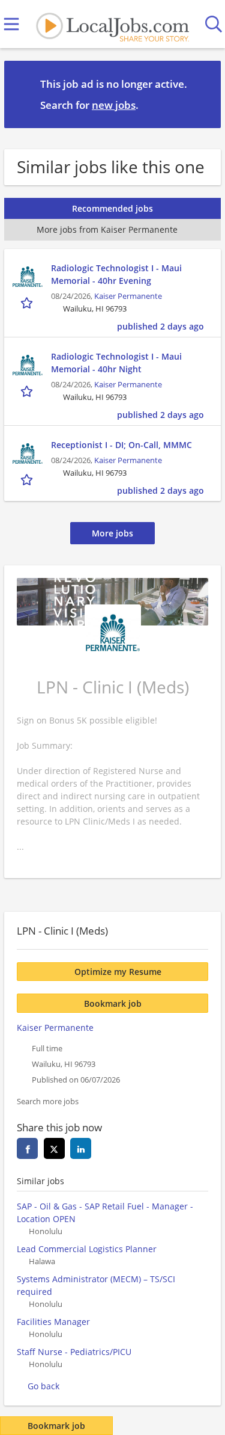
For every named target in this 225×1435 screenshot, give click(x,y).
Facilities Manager (53, 1321)
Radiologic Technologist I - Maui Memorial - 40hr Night (116, 363)
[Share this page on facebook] (27, 1148)
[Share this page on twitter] (54, 1148)
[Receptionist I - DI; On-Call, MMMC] (28, 453)
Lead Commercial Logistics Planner (87, 1249)
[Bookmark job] (27, 303)
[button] (202, 94)
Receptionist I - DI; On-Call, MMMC (121, 444)
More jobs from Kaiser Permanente (107, 229)
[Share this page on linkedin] (80, 1148)
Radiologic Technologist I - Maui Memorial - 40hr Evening (116, 274)
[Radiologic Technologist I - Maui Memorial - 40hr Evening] (28, 277)
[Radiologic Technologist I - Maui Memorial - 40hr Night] (28, 365)
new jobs (114, 105)
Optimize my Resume (117, 971)
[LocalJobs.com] (112, 24)
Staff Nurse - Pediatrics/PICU (74, 1351)
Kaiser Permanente (128, 296)
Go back (43, 1386)
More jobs (112, 533)
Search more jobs (48, 1101)
